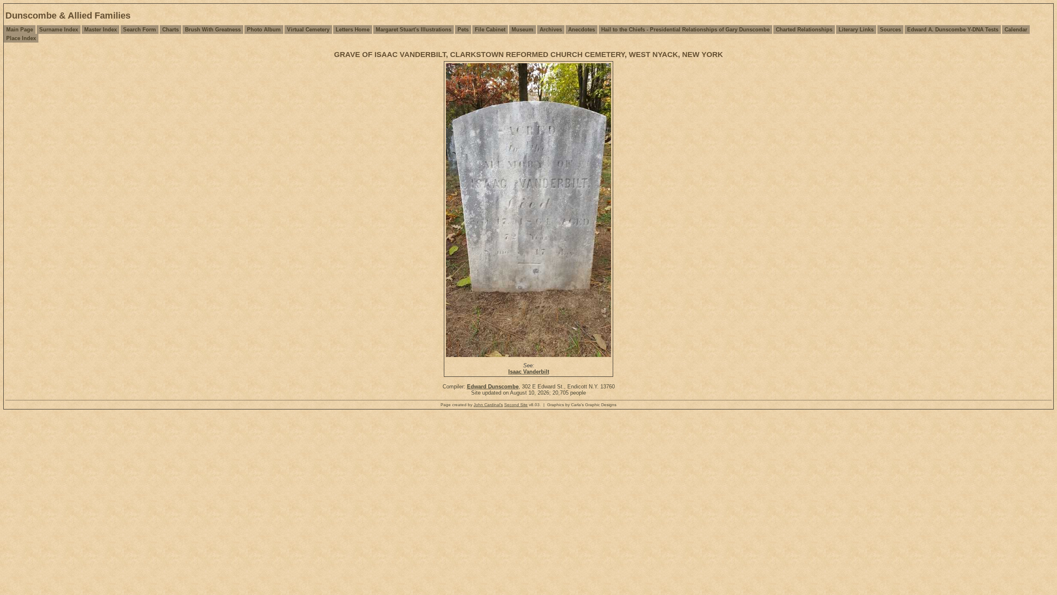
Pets (463, 29)
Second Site (516, 404)
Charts (170, 29)
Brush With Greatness (213, 29)
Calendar (1016, 29)
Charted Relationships (804, 29)
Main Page (19, 29)
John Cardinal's (488, 404)
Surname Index (58, 29)
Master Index (100, 29)
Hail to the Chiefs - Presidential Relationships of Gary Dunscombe (685, 29)
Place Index (21, 38)
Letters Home (353, 29)
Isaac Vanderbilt (528, 372)
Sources (890, 29)
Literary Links (856, 29)
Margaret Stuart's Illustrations (413, 29)
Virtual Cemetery (308, 29)
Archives (551, 29)
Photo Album (264, 29)
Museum (522, 29)
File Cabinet (490, 29)
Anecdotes (581, 29)
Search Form (139, 29)
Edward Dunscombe (493, 386)
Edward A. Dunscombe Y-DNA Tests (952, 29)
